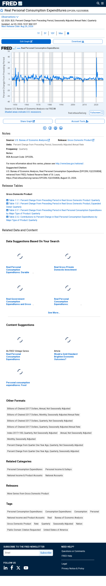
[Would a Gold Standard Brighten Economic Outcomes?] (68, 340)
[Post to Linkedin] (61, 128)
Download (77, 41)
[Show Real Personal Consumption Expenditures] (40, 48)
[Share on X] (44, 128)
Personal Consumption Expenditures (24, 469)
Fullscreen (95, 112)
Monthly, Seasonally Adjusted (21, 439)
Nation (79, 523)
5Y (45, 33)
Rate (36, 523)
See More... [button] (54, 312)
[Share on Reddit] (55, 128)
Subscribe (45, 552)
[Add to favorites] (1, 10)
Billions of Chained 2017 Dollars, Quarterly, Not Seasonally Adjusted (39, 420)
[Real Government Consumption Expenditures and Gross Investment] (20, 288)
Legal (64, 563)
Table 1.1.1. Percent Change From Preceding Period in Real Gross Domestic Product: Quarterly (54, 200)
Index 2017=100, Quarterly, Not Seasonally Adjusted (32, 433)
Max (61, 33)
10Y (52, 33)
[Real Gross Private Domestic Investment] (68, 256)
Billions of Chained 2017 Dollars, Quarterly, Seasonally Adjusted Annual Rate (43, 427)
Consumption (80, 511)
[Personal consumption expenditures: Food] (20, 371)
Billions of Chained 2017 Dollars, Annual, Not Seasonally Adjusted (38, 408)
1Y (38, 33)
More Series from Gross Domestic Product (28, 493)
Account (78, 121)
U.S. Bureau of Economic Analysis (31, 140)
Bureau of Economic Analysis (69, 517)
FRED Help (67, 556)
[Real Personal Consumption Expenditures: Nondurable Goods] (68, 288)
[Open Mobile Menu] (102, 4)
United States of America (56, 530)
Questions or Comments (73, 551)
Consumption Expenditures (58, 511)
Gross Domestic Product (80, 140)
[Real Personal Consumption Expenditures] (20, 340)
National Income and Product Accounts (25, 517)
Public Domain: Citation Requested (24, 530)
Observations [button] (8, 17)
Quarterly (46, 523)
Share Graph (26, 121)
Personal (94, 511)
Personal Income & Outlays (58, 469)
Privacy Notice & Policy (73, 568)
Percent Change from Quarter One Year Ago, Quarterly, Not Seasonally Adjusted (45, 445)
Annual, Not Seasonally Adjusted (75, 433)
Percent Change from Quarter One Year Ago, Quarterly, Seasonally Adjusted (43, 451)
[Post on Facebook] (50, 128)
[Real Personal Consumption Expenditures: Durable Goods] (20, 256)
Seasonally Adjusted (63, 523)
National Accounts (54, 475)
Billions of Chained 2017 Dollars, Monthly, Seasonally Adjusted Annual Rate (43, 414)
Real (49, 517)
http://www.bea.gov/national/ (70, 163)
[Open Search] (98, 4)
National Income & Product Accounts (24, 475)
